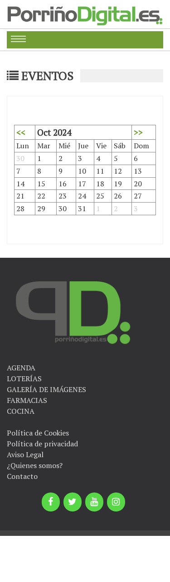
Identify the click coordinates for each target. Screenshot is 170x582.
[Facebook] (51, 501)
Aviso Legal (25, 454)
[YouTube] (94, 501)
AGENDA (21, 368)
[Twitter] (72, 501)
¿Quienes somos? (35, 465)
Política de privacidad (42, 444)
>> (138, 132)
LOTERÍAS (24, 378)
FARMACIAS (27, 400)
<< (20, 132)
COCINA (20, 411)
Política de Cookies (38, 433)
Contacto (22, 476)
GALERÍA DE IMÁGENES (46, 389)
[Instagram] (116, 501)
